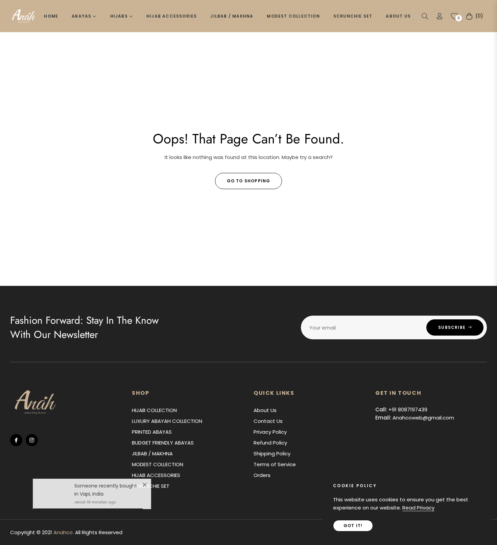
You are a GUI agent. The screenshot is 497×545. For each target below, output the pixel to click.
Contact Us (268, 421)
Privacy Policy (270, 431)
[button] (425, 16)
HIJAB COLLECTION (154, 410)
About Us (265, 410)
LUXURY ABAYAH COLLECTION (167, 421)
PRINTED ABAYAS (152, 431)
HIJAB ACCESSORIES (156, 475)
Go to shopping (248, 181)
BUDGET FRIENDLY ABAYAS (163, 442)
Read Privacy (418, 507)
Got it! (353, 525)
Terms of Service (275, 464)
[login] (439, 16)
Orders (262, 475)
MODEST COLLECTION (157, 464)
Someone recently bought (105, 488)
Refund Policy (270, 442)
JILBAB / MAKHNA (152, 453)
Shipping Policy (272, 453)
